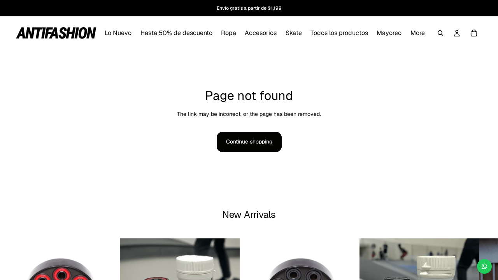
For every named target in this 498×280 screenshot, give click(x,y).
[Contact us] (484, 266)
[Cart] (473, 33)
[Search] (440, 33)
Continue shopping (249, 141)
